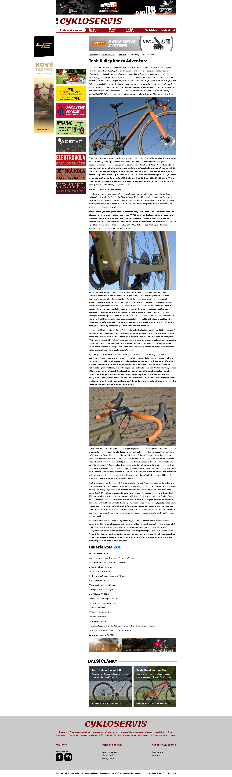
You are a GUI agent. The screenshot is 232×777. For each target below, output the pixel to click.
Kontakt (165, 30)
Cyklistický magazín (71, 30)
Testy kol (122, 55)
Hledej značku (130, 30)
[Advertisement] (71, 51)
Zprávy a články (93, 30)
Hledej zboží (112, 30)
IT (163, 773)
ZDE (117, 547)
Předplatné (151, 30)
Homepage (93, 55)
